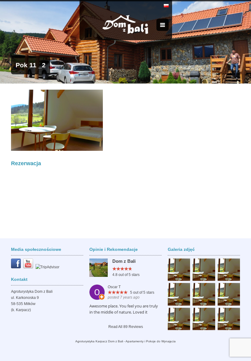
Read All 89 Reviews (125, 327)
